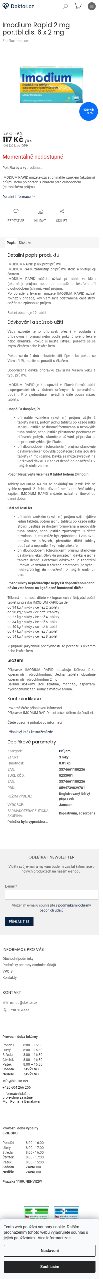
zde (67, 1237)
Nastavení (50, 1250)
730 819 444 (20, 1010)
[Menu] (92, 6)
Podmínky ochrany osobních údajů (29, 965)
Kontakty (9, 978)
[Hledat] (65, 6)
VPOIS (7, 971)
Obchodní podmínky (18, 959)
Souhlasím (49, 1266)
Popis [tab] (11, 243)
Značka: (15, 41)
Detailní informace (16, 197)
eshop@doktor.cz (23, 1003)
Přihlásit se (19, 921)
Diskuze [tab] (25, 243)
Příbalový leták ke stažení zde (30, 732)
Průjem (64, 751)
